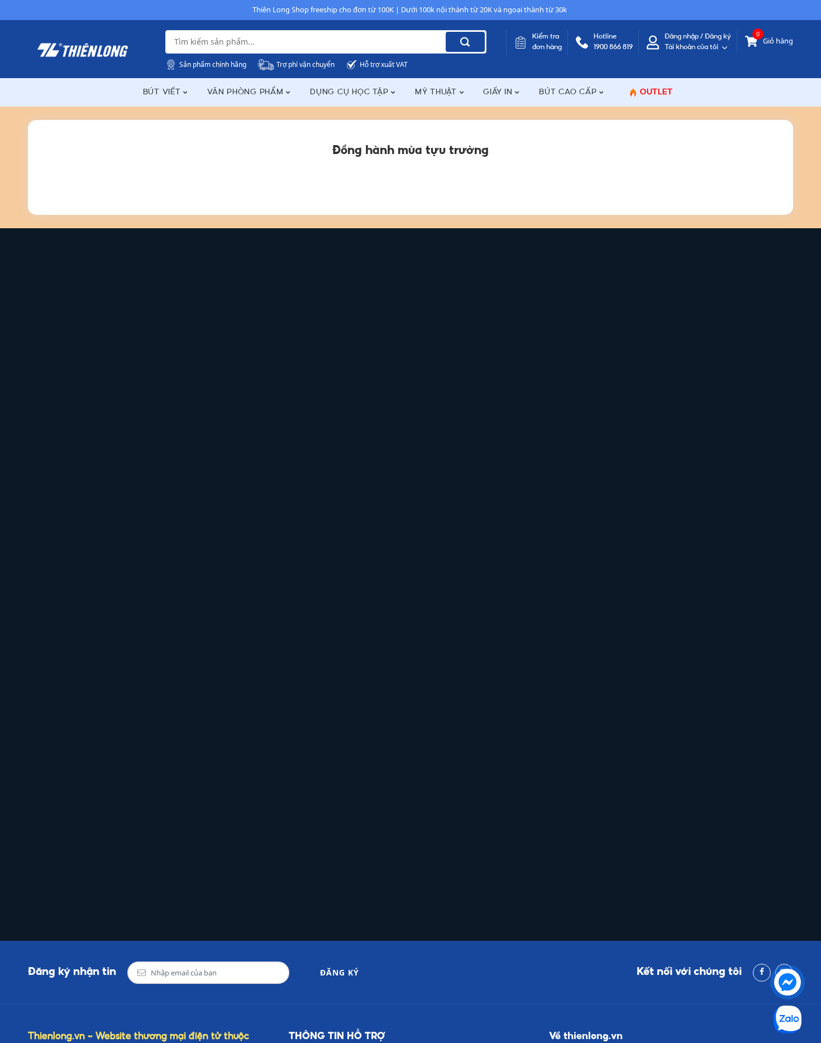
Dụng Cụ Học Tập (350, 92)
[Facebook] (762, 973)
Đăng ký (339, 972)
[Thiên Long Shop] (82, 50)
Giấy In (499, 92)
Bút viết (163, 92)
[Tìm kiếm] (465, 42)
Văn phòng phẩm (246, 92)
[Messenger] (787, 982)
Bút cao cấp (569, 92)
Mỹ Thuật (437, 92)
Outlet (656, 92)
